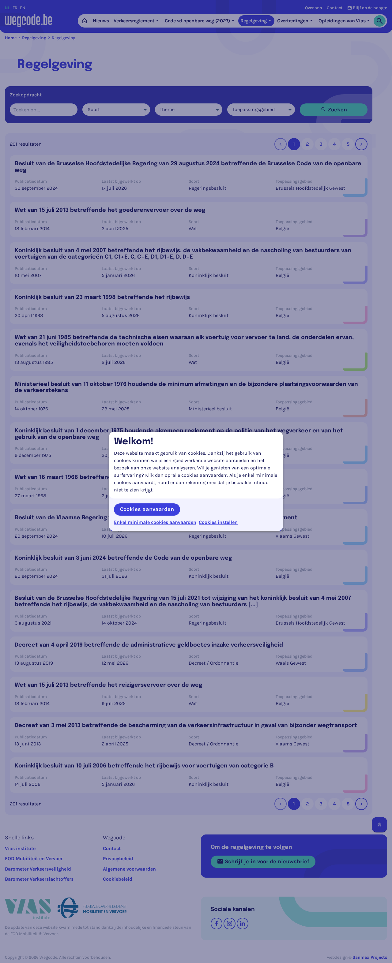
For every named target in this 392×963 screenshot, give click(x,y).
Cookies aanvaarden (147, 509)
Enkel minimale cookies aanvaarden (155, 522)
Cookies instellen (218, 522)
